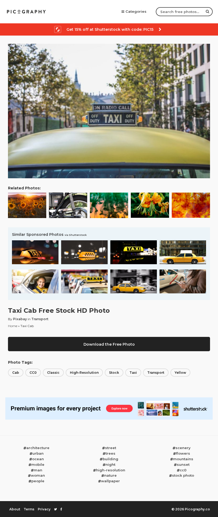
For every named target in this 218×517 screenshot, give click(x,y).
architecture (37, 448)
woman (38, 475)
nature (110, 475)
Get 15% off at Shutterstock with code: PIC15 (109, 29)
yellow (180, 373)
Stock (114, 373)
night (110, 464)
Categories (135, 11)
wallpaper (110, 481)
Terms (29, 509)
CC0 (33, 373)
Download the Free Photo (109, 344)
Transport (39, 319)
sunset (183, 464)
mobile (37, 464)
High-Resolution (84, 373)
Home (12, 326)
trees (110, 453)
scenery (183, 448)
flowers (183, 453)
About (14, 509)
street (110, 448)
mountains (183, 459)
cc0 (183, 470)
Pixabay (20, 319)
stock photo (183, 475)
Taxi (133, 373)
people (37, 481)
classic (53, 373)
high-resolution (110, 470)
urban (38, 453)
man (38, 470)
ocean (38, 459)
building (110, 459)
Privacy (44, 509)
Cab (15, 373)
